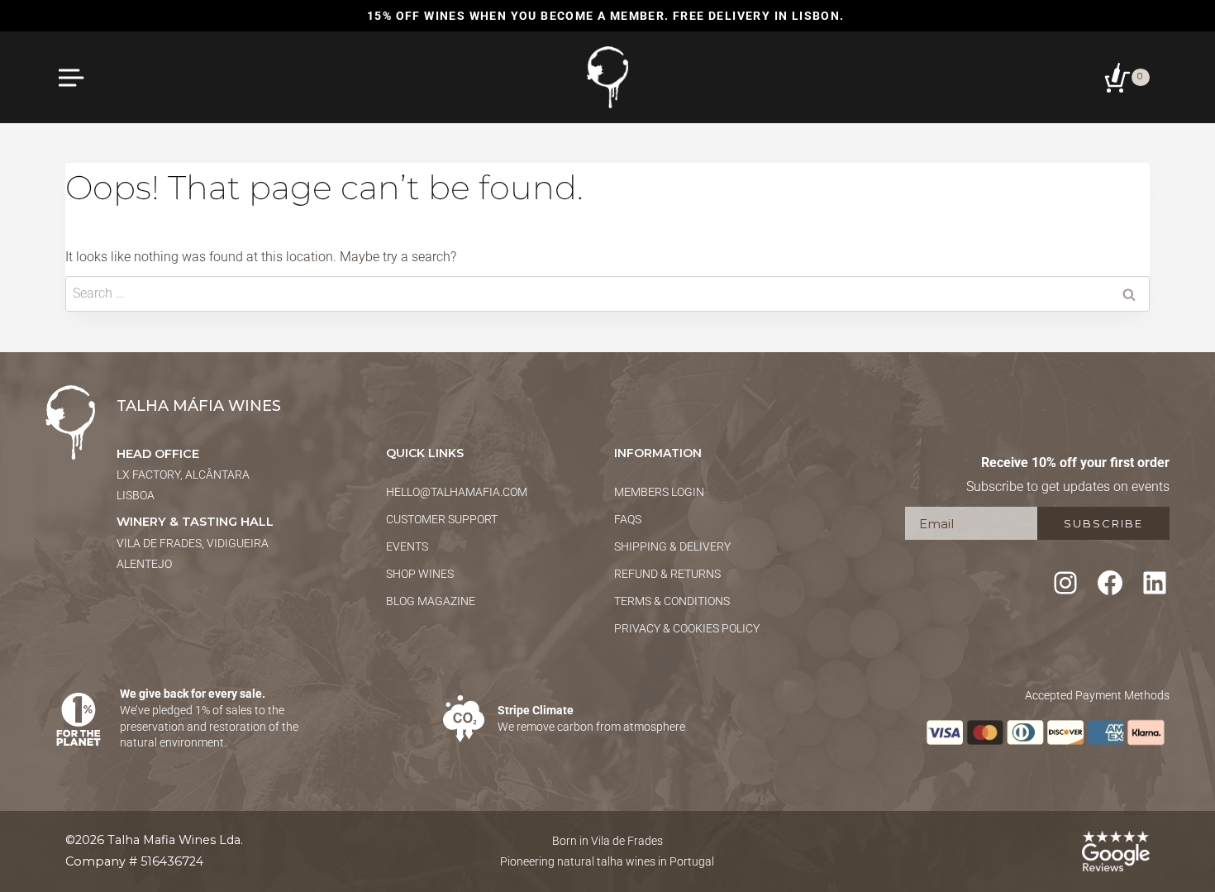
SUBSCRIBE (1103, 523)
